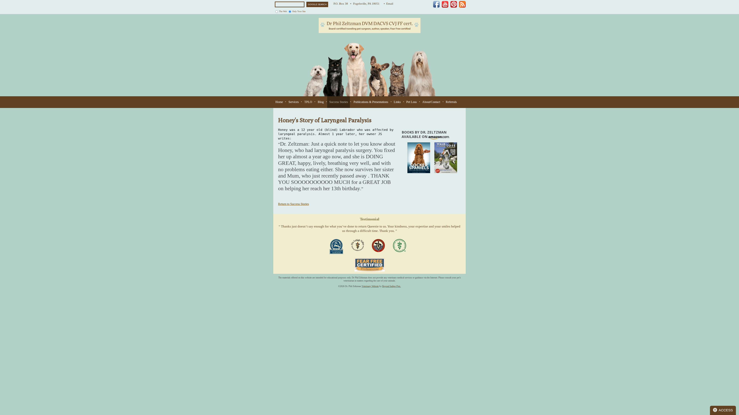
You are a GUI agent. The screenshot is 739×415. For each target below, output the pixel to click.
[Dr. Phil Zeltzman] (369, 25)
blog (321, 102)
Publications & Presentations (371, 102)
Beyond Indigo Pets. (391, 286)
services (293, 102)
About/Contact (431, 102)
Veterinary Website (370, 286)
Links (397, 102)
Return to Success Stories (293, 204)
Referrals (451, 102)
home (279, 102)
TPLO (308, 102)
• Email (388, 3)
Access (726, 410)
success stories (338, 102)
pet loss (411, 102)
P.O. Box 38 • (342, 3)
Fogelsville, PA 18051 (367, 3)
